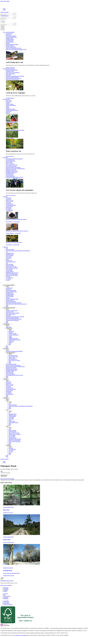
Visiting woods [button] (6, 99)
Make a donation (9, 264)
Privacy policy (6, 603)
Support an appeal (10, 265)
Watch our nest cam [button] (10, 67)
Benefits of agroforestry (11, 169)
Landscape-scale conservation (12, 79)
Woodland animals (10, 39)
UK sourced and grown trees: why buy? (14, 177)
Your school (8, 256)
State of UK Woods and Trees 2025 (13, 48)
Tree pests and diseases (11, 35)
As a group (8, 279)
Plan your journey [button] (10, 156)
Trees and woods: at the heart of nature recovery (16, 49)
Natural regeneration (10, 176)
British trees (8, 34)
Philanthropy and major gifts (12, 272)
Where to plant (9, 162)
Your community (9, 255)
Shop (4, 8)
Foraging (8, 102)
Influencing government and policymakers (15, 76)
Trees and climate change (11, 37)
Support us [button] (5, 247)
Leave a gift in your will (11, 266)
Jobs (4, 594)
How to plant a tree (10, 163)
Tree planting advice (10, 160)
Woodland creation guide (11, 172)
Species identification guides (12, 44)
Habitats (8, 43)
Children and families (10, 109)
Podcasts (8, 112)
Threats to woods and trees (11, 70)
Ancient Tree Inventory (11, 46)
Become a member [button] (5, 12)
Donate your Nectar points (11, 274)
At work (8, 280)
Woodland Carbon (10, 173)
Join (7, 248)
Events (7, 106)
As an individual (9, 277)
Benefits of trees (9, 38)
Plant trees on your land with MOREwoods (15, 168)
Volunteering (8, 207)
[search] (14, 14)
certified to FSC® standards (21, 635)
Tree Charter (8, 258)
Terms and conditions (7, 604)
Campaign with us (10, 71)
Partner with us (9, 260)
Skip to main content (5, 1)
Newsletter (5, 597)
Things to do (8, 101)
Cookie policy (6, 602)
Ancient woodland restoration (12, 77)
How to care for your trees (11, 164)
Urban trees (8, 74)
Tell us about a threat (10, 73)
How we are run (9, 201)
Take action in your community (12, 72)
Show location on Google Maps (7, 478)
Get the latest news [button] (10, 98)
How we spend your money (12, 275)
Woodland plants (9, 40)
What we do (8, 197)
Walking (8, 107)
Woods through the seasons (12, 110)
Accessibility (6, 600)
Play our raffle (9, 270)
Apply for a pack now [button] (10, 195)
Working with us (9, 204)
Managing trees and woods (12, 171)
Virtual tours (8, 111)
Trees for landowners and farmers (13, 167)
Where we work (9, 200)
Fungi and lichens (10, 42)
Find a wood (8, 100)
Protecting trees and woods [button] (9, 68)
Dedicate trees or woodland (12, 267)
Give (7, 263)
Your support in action (11, 261)
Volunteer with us (10, 254)
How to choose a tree (10, 161)
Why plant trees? (9, 174)
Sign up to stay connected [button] (6, 585)
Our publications (9, 210)
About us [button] (5, 196)
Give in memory (9, 269)
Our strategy (8, 199)
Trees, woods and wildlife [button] (8, 32)
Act (7, 251)
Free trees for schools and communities (14, 158)
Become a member (10, 249)
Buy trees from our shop (11, 166)
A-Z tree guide (9, 33)
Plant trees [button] (5, 157)
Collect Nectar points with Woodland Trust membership (18, 250)
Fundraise (8, 276)
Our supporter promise (11, 205)
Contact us (5, 593)
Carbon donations (10, 271)
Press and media (6, 596)
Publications (6, 598)
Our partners (8, 208)
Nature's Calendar (10, 45)
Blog (4, 9)
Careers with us (9, 206)
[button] (8, 285)
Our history (8, 202)
